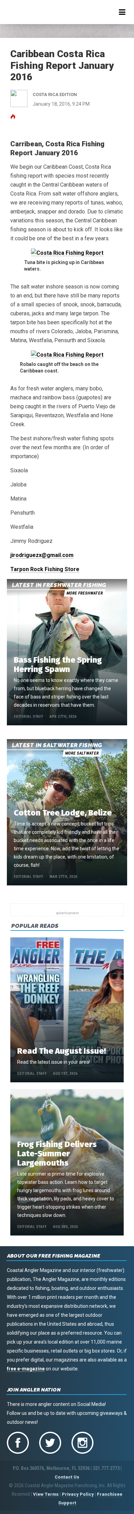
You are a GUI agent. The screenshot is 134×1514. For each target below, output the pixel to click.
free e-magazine (26, 1368)
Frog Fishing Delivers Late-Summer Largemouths (57, 1153)
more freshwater (84, 593)
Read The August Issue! (61, 1051)
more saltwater (82, 753)
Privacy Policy (78, 1494)
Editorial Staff (28, 716)
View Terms (46, 1494)
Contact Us (67, 1477)
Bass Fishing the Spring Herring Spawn (58, 664)
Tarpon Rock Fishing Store (44, 569)
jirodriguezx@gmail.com (42, 555)
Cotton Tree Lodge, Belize (63, 813)
